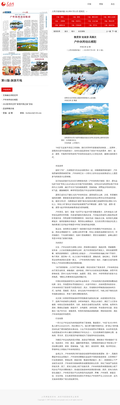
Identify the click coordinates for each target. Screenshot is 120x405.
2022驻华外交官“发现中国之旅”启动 (18, 104)
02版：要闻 (76, 17)
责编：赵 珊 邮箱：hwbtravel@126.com (22, 113)
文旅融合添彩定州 (10, 95)
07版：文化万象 (93, 21)
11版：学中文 (93, 25)
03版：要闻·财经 (93, 17)
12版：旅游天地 (109, 25)
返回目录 (57, 31)
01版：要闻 (60, 17)
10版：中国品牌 (76, 25)
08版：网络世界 (109, 21)
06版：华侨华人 (76, 21)
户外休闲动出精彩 (10, 100)
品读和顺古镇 (8, 109)
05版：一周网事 (60, 21)
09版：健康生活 (60, 25)
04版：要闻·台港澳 (109, 17)
